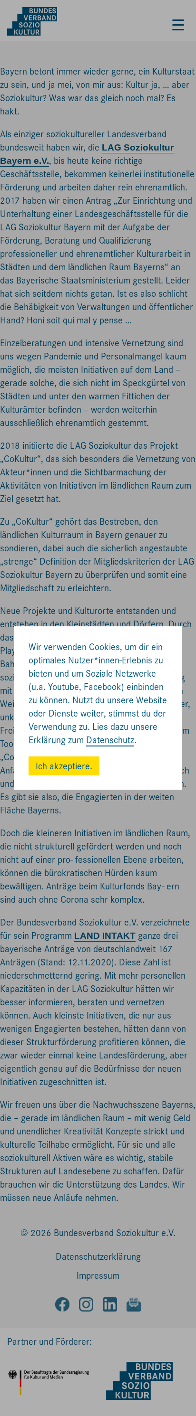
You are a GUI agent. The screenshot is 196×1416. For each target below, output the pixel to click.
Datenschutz (110, 740)
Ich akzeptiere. (64, 766)
